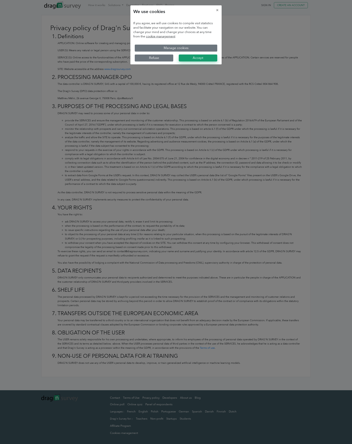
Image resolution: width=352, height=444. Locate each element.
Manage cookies (176, 48)
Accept (198, 58)
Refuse (154, 58)
